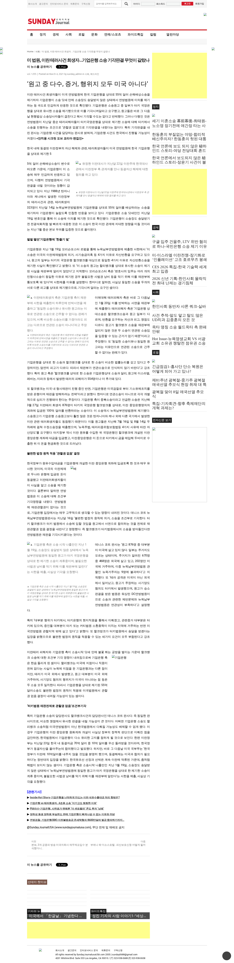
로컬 (81, 34)
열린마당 (172, 34)
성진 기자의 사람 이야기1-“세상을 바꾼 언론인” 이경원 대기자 (121, 915)
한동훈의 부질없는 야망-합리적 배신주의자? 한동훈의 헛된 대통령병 (179, 138)
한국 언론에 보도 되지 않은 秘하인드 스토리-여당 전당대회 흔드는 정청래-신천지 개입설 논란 (179, 150)
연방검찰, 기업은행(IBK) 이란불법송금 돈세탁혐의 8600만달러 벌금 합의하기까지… (77, 819)
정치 (43, 34)
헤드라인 (94, 74)
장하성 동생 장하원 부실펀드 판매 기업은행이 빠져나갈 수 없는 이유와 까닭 (72, 814)
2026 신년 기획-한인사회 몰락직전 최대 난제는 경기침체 (179, 280)
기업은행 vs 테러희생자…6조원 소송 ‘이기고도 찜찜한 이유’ (63, 803)
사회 (68, 34)
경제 (56, 34)
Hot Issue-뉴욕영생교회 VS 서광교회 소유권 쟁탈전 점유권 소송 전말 (179, 343)
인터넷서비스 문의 (59, 3)
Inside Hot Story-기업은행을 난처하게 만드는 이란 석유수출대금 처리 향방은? (75, 797)
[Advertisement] (93, 930)
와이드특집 (135, 34)
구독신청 (85, 3)
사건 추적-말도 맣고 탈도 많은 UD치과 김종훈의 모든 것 (177, 317)
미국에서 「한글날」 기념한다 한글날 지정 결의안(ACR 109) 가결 (57, 915)
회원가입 (199, 3)
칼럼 (153, 34)
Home (30, 51)
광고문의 (43, 3)
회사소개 (32, 3)
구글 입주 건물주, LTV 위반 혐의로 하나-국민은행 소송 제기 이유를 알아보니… (179, 246)
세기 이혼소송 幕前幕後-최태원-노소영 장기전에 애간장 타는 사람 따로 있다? (179, 126)
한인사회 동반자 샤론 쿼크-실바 (179, 306)
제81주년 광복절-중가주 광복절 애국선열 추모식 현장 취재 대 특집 (179, 384)
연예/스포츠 (112, 34)
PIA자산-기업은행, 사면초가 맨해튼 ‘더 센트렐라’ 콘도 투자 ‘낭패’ (67, 808)
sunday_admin (74, 74)
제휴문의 (74, 3)
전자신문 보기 (162, 420)
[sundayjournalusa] (48, 21)
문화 (94, 34)
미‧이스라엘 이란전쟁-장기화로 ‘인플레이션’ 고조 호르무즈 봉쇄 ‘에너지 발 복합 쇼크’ (179, 259)
